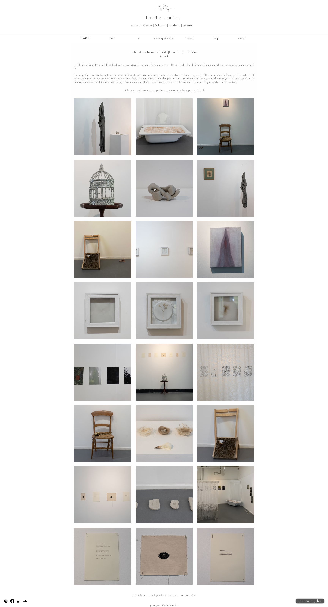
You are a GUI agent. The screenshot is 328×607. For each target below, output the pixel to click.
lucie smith (164, 17)
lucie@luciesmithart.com (164, 595)
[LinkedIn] (19, 601)
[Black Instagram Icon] (6, 601)
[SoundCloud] (25, 601)
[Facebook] (12, 601)
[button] (164, 38)
